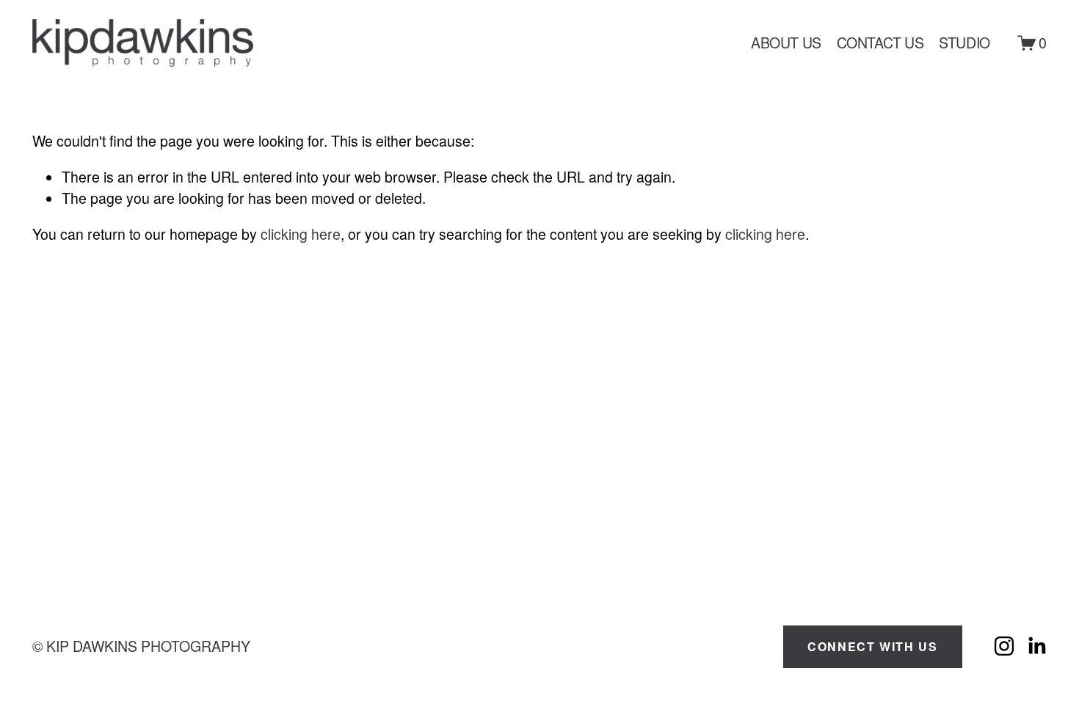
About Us (786, 42)
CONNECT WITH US (872, 646)
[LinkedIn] (1036, 646)
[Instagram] (1004, 646)
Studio (964, 42)
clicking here (301, 234)
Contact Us (880, 42)
